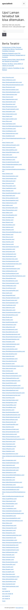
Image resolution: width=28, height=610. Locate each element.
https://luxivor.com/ (7, 97)
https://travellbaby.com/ (9, 407)
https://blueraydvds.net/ (9, 422)
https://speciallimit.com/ (9, 515)
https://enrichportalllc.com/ (10, 207)
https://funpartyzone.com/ (9, 300)
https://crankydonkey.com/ (10, 349)
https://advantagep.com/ (9, 178)
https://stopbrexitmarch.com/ (10, 550)
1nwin (3, 601)
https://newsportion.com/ (9, 528)
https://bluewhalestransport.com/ (11, 336)
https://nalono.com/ (7, 142)
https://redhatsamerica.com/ (10, 547)
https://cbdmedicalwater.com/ (11, 344)
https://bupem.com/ (8, 569)
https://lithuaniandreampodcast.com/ (13, 84)
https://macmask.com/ (8, 444)
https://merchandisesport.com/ (11, 268)
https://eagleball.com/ (8, 136)
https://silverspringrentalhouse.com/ (12, 520)
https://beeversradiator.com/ (10, 89)
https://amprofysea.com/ (9, 525)
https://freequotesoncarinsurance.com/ (13, 439)
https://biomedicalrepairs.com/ (11, 92)
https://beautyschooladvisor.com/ (11, 375)
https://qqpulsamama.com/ (10, 99)
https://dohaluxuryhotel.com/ (10, 429)
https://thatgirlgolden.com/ (10, 503)
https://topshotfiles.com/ (9, 405)
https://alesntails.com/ (8, 480)
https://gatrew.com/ (7, 227)
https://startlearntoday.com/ (10, 400)
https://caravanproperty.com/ (10, 283)
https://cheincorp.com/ (8, 346)
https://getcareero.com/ (9, 530)
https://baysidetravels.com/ (10, 332)
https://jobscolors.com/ (8, 310)
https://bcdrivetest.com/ (9, 256)
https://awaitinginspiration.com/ (11, 193)
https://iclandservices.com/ (10, 259)
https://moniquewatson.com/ (10, 261)
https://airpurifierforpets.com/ (10, 152)
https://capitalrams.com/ (9, 188)
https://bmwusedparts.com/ (10, 198)
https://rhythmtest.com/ (9, 128)
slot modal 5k (6, 591)
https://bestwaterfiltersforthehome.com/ (13, 276)
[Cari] (4, 34)
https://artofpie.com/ (8, 217)
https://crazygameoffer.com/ (10, 290)
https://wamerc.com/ (8, 167)
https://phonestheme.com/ (9, 579)
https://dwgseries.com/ (9, 533)
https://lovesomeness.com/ (10, 562)
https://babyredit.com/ (8, 195)
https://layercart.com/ (8, 363)
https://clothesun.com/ (8, 159)
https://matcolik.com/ (8, 554)
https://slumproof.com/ (8, 584)
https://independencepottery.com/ (12, 164)
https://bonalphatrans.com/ (10, 280)
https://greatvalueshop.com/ (10, 545)
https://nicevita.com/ (8, 77)
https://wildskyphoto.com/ (9, 271)
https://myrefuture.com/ (9, 288)
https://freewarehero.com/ (9, 210)
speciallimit (7, 4)
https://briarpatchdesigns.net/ (10, 339)
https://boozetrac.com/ (8, 104)
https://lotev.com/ (7, 523)
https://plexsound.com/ (9, 181)
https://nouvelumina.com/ (9, 361)
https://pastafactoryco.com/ (10, 453)
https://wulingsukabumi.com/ (10, 273)
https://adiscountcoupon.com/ (10, 145)
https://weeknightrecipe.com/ (10, 462)
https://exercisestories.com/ (10, 176)
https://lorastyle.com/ (8, 239)
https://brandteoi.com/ (8, 224)
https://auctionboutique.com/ (10, 412)
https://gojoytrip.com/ (8, 356)
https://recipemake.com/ (9, 460)
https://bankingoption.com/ (10, 373)
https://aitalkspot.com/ (8, 477)
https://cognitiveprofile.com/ (10, 424)
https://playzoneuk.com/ (9, 368)
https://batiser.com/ (7, 220)
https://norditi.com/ (7, 567)
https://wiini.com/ (7, 154)
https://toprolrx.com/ (8, 506)
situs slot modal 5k (7, 593)
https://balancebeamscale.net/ (11, 417)
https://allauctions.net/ (8, 327)
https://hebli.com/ (7, 116)
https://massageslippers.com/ (10, 576)
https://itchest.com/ (7, 234)
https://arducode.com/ (8, 251)
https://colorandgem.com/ (9, 540)
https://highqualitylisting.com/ (10, 378)
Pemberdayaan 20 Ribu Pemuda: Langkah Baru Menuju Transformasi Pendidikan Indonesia (12, 49)
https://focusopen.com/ (9, 186)
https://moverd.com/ (8, 183)
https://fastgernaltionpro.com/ (10, 298)
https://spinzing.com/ (8, 266)
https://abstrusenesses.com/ (10, 586)
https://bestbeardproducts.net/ (11, 334)
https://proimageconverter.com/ (11, 395)
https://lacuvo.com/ (7, 237)
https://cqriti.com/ (7, 293)
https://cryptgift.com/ (8, 571)
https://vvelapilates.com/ (9, 508)
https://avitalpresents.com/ (10, 329)
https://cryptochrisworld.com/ (10, 162)
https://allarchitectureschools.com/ (12, 482)
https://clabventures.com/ (9, 203)
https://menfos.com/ (8, 242)
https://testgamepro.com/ (9, 402)
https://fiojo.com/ (7, 121)
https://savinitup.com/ (8, 397)
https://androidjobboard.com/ (10, 489)
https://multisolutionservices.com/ (12, 263)
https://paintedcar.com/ (9, 123)
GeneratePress (19, 607)
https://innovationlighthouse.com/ (11, 232)
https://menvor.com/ (8, 244)
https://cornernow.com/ (9, 147)
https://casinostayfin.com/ (9, 157)
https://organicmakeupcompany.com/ (13, 366)
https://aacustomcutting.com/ (10, 467)
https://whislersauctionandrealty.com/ (13, 513)
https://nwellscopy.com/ (9, 305)
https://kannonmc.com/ (9, 441)
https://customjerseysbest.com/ (11, 312)
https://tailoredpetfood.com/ (10, 390)
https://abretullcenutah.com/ (10, 470)
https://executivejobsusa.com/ (11, 436)
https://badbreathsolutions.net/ (11, 414)
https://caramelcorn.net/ (9, 537)
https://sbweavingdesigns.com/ (11, 380)
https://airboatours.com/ (9, 472)
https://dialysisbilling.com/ (9, 150)
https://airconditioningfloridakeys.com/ (13, 475)
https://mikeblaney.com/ (9, 446)
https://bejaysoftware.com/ (10, 419)
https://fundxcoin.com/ (8, 87)
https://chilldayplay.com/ (9, 285)
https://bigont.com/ (7, 222)
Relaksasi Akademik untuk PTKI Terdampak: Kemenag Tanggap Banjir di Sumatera (13, 55)
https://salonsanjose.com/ (9, 94)
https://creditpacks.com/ (9, 131)
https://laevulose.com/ (8, 574)
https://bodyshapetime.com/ (10, 200)
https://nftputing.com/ (8, 448)
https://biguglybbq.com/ (9, 278)
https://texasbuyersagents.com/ (11, 385)
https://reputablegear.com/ (10, 358)
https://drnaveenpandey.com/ (10, 431)
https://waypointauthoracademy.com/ (13, 388)
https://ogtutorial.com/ (8, 465)
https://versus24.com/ (8, 557)
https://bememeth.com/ (9, 101)
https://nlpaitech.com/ (8, 451)
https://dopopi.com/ (7, 190)
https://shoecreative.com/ (9, 114)
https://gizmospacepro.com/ (10, 302)
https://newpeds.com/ (8, 341)
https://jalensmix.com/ (8, 307)
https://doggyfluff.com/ (8, 295)
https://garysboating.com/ (9, 354)
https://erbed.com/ (7, 173)
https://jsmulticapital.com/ (9, 215)
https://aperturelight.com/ (9, 119)
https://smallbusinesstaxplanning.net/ (13, 496)
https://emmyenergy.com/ (9, 434)
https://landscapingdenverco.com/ (12, 82)
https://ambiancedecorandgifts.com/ (12, 487)
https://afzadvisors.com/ (9, 324)
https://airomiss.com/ (8, 410)
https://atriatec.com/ (8, 559)
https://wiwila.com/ (7, 371)
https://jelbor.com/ (7, 212)
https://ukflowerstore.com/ (9, 552)
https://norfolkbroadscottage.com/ (12, 126)
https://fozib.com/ (7, 317)
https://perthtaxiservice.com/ (10, 246)
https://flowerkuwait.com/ (9, 106)
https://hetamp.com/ (8, 229)
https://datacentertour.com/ (10, 133)
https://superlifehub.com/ (9, 498)
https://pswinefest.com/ (9, 581)
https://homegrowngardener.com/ (12, 542)
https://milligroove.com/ (9, 80)
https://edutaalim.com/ (8, 111)
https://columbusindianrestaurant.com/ (13, 392)
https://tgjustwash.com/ (9, 501)
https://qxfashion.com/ (8, 249)
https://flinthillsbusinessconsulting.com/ (13, 351)
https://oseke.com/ (7, 319)
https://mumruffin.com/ (8, 564)
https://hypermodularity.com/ (10, 109)
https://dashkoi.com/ (8, 427)
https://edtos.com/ (7, 205)
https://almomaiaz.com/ (9, 484)
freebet (4, 589)
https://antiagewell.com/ (9, 254)
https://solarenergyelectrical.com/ (11, 535)
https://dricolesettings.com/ (10, 315)
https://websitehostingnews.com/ (11, 511)
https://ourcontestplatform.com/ (11, 518)
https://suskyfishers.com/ (9, 383)
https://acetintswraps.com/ (10, 322)
